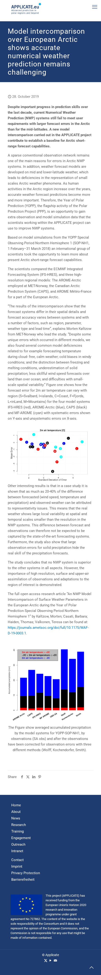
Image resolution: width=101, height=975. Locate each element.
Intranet (17, 851)
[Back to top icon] (91, 968)
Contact (17, 860)
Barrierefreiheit (23, 879)
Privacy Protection (25, 873)
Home (16, 805)
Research (18, 825)
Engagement (21, 838)
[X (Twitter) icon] (45, 960)
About (16, 812)
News (15, 818)
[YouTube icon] (50, 960)
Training (17, 831)
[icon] (55, 960)
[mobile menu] (95, 7)
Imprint (16, 866)
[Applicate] (26, 8)
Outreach (18, 844)
